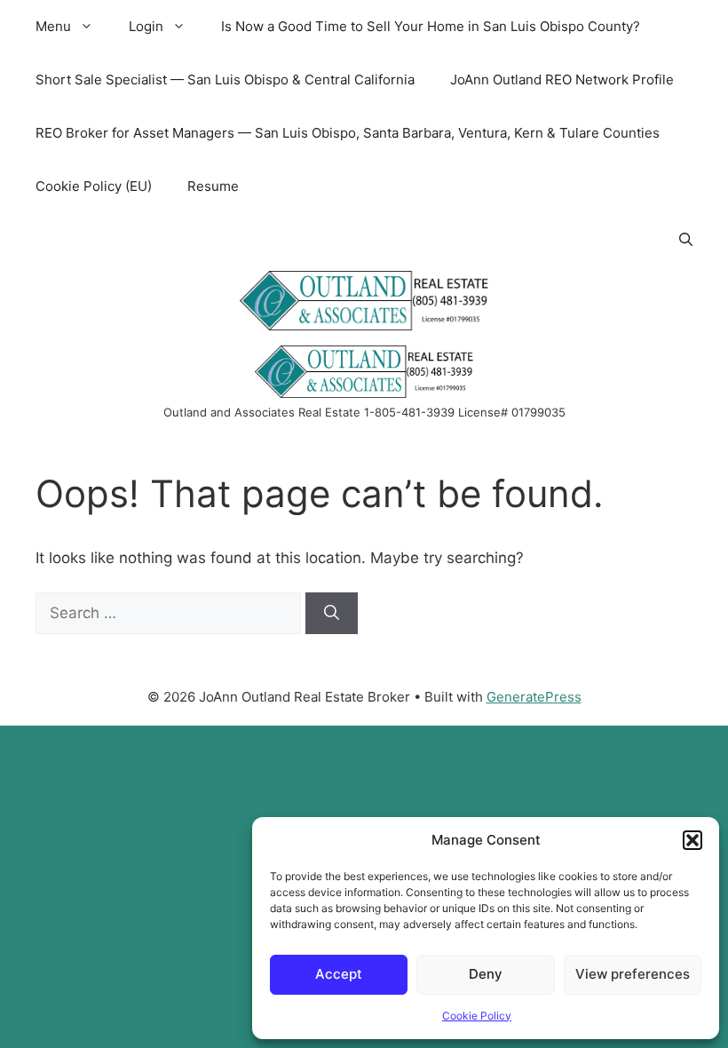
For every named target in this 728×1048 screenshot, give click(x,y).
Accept (338, 973)
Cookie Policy (476, 1015)
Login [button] (146, 26)
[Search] (331, 613)
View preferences (632, 973)
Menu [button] (53, 26)
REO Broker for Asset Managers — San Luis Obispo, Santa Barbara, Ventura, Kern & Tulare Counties (348, 132)
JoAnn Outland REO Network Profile (562, 79)
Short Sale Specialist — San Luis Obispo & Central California (225, 79)
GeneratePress (534, 696)
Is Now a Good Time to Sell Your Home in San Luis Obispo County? (430, 26)
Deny (485, 973)
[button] (692, 840)
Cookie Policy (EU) (94, 186)
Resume (213, 186)
